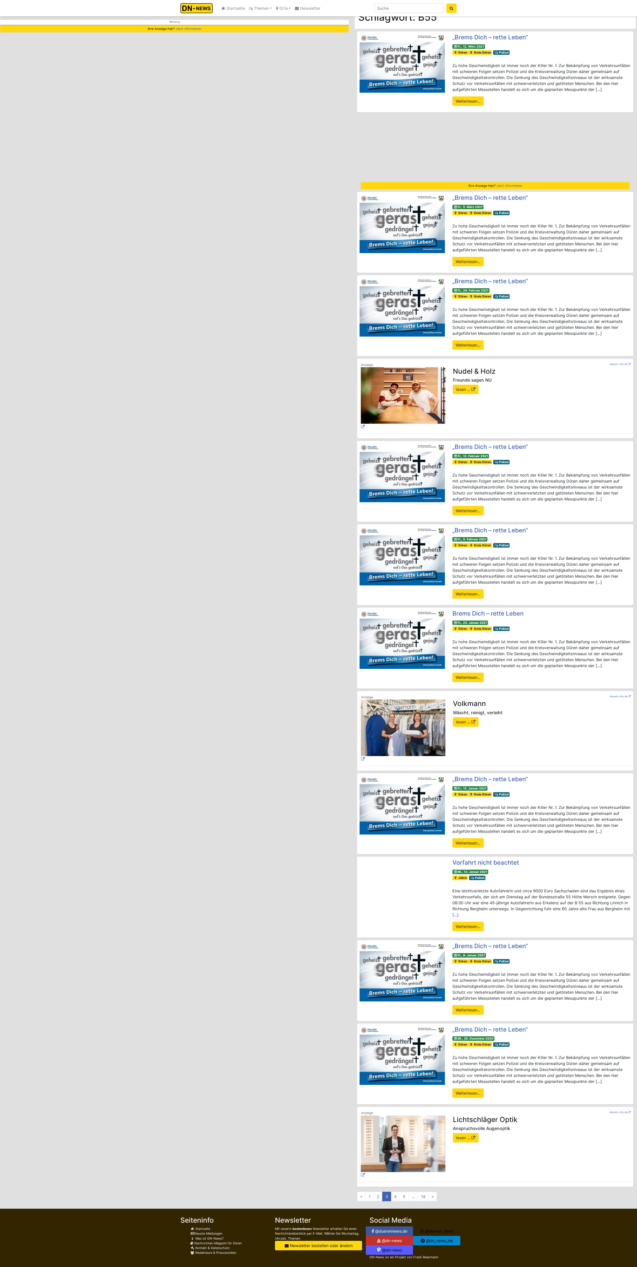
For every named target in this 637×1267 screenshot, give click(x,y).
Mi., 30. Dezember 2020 (475, 1038)
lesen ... (463, 389)
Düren (462, 52)
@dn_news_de (439, 1240)
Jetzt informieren (188, 29)
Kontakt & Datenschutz (212, 1248)
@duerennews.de (390, 1231)
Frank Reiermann (425, 1257)
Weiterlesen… (468, 101)
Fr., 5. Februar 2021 (472, 539)
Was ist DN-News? (208, 1238)
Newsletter (309, 8)
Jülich (462, 878)
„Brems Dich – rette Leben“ (490, 37)
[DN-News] (197, 8)
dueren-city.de (619, 363)
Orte (283, 8)
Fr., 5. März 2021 (470, 207)
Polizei (503, 52)
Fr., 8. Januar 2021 (471, 955)
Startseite (235, 8)
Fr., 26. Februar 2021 (473, 290)
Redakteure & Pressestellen (215, 1253)
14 (423, 1196)
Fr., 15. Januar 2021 (472, 788)
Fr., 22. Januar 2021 (472, 623)
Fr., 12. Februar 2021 (473, 456)
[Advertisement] (495, 147)
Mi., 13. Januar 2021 (472, 872)
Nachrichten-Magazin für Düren (217, 1243)
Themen (261, 8)
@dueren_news (438, 1231)
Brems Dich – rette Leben (488, 613)
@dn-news (391, 1240)
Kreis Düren (482, 52)
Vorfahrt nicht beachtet (485, 862)
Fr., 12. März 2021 (471, 46)
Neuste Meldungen (208, 1233)
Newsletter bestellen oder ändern (321, 1245)
